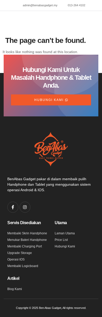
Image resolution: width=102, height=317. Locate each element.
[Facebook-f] (12, 207)
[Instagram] (25, 207)
